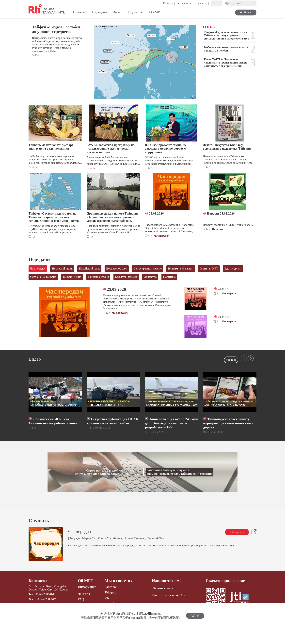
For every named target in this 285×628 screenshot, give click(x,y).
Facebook (111, 587)
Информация (87, 587)
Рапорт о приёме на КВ (168, 595)
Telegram (111, 592)
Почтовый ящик (62, 268)
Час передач (38, 268)
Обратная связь (162, 588)
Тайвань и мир (72, 276)
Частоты (84, 593)
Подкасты (202, 3)
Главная (169, 3)
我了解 (195, 615)
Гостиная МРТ (209, 268)
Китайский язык (89, 268)
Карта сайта (184, 3)
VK (107, 598)
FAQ (81, 599)
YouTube (231, 359)
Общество (150, 276)
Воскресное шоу (116, 268)
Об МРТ (85, 580)
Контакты (38, 580)
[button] (251, 358)
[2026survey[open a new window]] (142, 472)
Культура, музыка (126, 276)
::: (160, 3)
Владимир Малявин (180, 268)
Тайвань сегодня (98, 276)
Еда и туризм (232, 268)
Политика (169, 276)
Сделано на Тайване (43, 276)
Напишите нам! (166, 580)
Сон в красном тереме (147, 268)
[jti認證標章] (241, 599)
